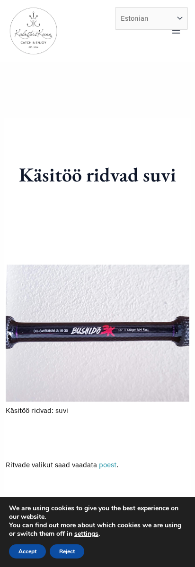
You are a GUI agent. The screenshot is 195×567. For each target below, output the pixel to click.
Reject (67, 551)
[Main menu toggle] (176, 30)
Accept (27, 551)
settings (86, 534)
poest (107, 464)
